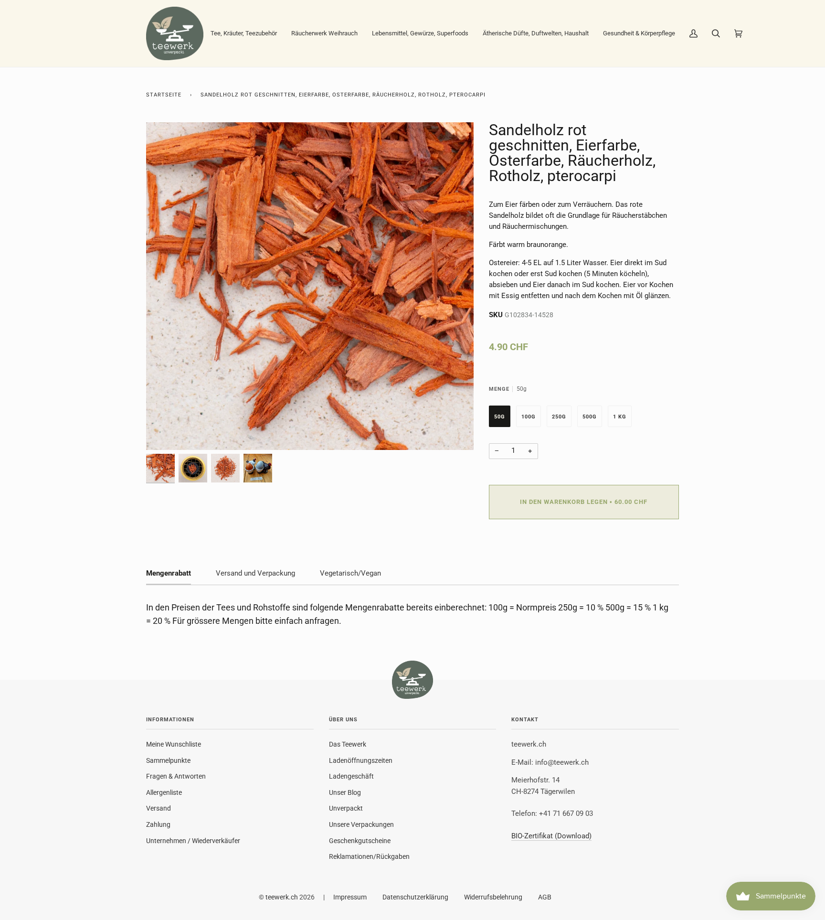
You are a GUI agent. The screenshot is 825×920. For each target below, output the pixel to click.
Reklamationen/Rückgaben (369, 856)
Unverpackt (346, 808)
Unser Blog (345, 792)
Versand (158, 808)
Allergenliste (164, 792)
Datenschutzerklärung (415, 897)
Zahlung (158, 824)
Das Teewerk (347, 744)
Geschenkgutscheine (360, 841)
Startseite (163, 95)
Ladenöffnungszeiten (360, 760)
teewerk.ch (281, 897)
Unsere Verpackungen (361, 824)
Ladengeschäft (351, 776)
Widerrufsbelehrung (493, 897)
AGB (544, 897)
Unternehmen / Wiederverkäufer (193, 841)
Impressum (350, 897)
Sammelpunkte (168, 760)
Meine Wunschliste (173, 744)
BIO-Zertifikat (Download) (551, 836)
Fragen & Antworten (176, 776)
